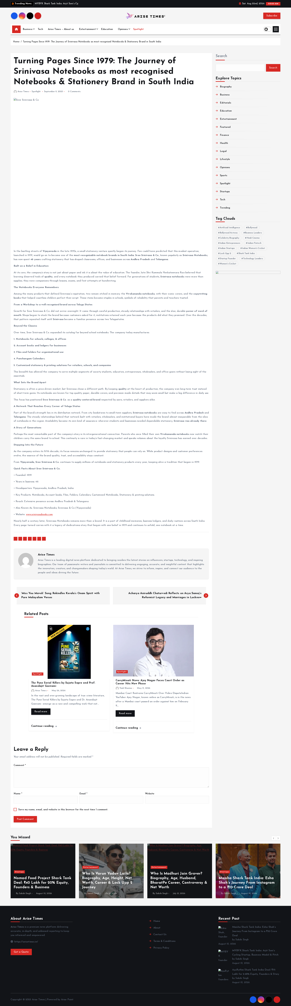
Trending (225, 208)
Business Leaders (253, 233)
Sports (223, 175)
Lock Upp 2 (225, 253)
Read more (40, 711)
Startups (225, 191)
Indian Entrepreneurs (230, 243)
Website (149, 794)
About (156, 928)
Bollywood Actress (229, 233)
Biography (226, 87)
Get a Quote (21, 952)
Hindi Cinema (253, 238)
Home (16, 42)
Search (221, 56)
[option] (43, 871)
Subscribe (271, 16)
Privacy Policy (161, 948)
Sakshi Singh (25, 893)
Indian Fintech (254, 243)
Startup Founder (228, 258)
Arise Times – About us (61, 29)
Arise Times (23, 91)
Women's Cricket (228, 264)
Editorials (225, 103)
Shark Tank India (246, 253)
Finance (224, 135)
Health (224, 143)
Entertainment (87, 29)
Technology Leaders (253, 258)
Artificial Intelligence (230, 228)
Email (83, 794)
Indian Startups (227, 248)
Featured (225, 127)
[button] (273, 838)
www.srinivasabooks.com (39, 514)
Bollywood (252, 228)
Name (18, 794)
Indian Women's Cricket (253, 248)
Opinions (123, 29)
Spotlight (138, 29)
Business (27, 29)
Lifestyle (225, 159)
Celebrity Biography (229, 238)
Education (107, 29)
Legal (223, 151)
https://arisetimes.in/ (26, 942)
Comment (20, 765)
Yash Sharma (126, 688)
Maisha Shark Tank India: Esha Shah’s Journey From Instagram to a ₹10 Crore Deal (254, 931)
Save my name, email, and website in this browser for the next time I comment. (63, 809)
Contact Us (159, 934)
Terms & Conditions (164, 941)
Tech (40, 29)
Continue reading (43, 726)
